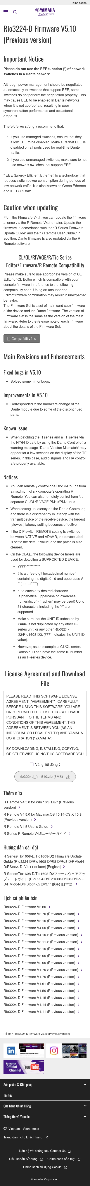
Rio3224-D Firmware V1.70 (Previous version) (39, 976)
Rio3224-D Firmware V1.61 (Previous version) (39, 983)
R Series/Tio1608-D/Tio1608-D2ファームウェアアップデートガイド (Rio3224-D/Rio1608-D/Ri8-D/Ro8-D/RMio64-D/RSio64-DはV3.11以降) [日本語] (44, 879)
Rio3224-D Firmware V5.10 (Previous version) (39, 920)
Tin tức (7, 1095)
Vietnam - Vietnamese (24, 1128)
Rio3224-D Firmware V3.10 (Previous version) (39, 948)
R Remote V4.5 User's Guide (25, 826)
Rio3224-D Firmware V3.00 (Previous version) (39, 955)
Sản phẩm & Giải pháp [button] (17, 1084)
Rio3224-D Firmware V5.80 (24, 906)
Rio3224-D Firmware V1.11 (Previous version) (39, 1011)
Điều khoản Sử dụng (23, 1159)
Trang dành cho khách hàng (22, 1137)
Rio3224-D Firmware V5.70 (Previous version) (39, 913)
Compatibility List (24, 338)
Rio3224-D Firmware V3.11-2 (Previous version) (40, 941)
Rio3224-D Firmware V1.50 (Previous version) (39, 990)
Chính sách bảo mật (61, 1159)
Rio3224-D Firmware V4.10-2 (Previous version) (40, 934)
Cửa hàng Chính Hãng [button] (17, 1106)
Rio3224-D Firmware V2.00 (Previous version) (39, 962)
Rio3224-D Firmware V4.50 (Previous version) (39, 927)
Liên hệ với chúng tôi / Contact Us (42, 1150)
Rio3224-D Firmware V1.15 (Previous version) (39, 997)
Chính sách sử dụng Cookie (42, 1167)
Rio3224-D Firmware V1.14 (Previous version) (39, 1004)
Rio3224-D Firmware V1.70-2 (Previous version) (40, 969)
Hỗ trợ (7, 1033)
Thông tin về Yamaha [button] (16, 1116)
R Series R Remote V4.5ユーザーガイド (34, 833)
